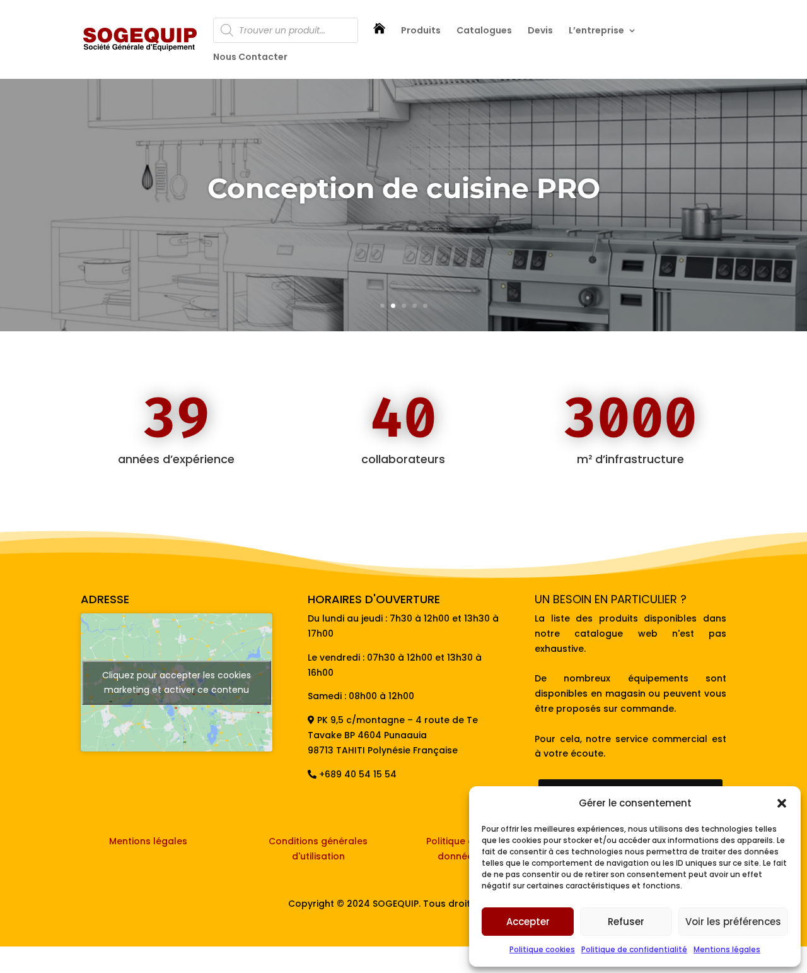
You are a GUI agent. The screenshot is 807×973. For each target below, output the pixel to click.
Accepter (528, 921)
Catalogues (484, 31)
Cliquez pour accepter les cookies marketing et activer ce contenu (176, 682)
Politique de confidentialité (634, 949)
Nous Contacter (250, 57)
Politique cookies (542, 949)
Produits (421, 31)
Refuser (626, 921)
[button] (781, 803)
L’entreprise (596, 31)
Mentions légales (727, 949)
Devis (540, 31)
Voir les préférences (733, 921)
